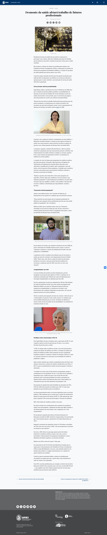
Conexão (51, 8)
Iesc (58, 107)
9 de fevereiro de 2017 (55, 19)
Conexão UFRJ (23, 532)
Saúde (56, 8)
